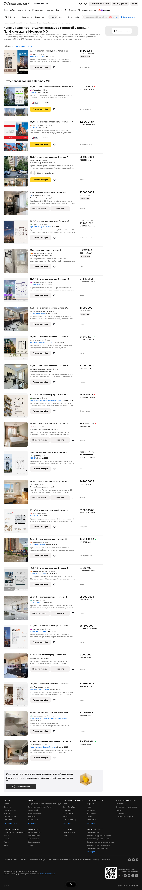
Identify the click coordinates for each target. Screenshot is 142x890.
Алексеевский (33, 810)
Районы (118, 810)
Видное (33, 311)
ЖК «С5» (33, 458)
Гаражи (6, 836)
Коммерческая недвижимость (15, 832)
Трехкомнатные (33, 839)
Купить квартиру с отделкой (97, 848)
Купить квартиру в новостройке (98, 845)
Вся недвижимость (10, 860)
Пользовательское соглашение (59, 860)
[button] (85, 4)
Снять (65, 836)
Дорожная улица (42, 371)
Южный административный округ (40, 807)
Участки (6, 842)
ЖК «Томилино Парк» (37, 545)
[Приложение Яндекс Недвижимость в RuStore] (136, 875)
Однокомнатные (34, 842)
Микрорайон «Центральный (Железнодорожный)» (48, 718)
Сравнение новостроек (124, 816)
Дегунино (7, 807)
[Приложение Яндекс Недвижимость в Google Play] (129, 875)
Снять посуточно (69, 832)
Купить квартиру (93, 832)
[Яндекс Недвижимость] (17, 3)
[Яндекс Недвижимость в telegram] (137, 859)
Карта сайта (106, 860)
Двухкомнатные (34, 836)
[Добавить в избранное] (54, 67)
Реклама (23, 860)
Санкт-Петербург (69, 807)
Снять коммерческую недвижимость (100, 842)
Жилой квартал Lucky (38, 631)
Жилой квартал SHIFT (38, 574)
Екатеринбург (68, 813)
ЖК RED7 (33, 127)
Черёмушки (32, 816)
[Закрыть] (137, 17)
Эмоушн (33, 92)
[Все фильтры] (6, 17)
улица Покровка (42, 256)
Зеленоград (91, 810)
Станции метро (121, 813)
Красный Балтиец (10, 810)
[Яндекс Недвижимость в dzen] (133, 859)
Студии (30, 845)
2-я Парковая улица (43, 198)
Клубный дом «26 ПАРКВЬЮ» (41, 342)
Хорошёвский (33, 820)
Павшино (7, 813)
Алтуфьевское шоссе (44, 163)
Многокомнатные (34, 832)
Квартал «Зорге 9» (37, 56)
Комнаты (7, 839)
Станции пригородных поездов (127, 807)
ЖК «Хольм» (34, 516)
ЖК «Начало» (35, 284)
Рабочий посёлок (10, 816)
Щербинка (90, 804)
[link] (134, 4)
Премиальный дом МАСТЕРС (40, 227)
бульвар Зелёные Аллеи (45, 311)
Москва (33, 163)
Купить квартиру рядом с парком (99, 836)
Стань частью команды (37, 860)
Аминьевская (8, 820)
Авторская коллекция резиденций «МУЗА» (45, 400)
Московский (91, 813)
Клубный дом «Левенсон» (39, 689)
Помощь (96, 860)
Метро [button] (115, 17)
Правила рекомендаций (82, 860)
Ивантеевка (91, 820)
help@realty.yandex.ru (47, 874)
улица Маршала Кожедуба (45, 429)
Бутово (6, 804)
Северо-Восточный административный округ (44, 804)
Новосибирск (68, 810)
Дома (6, 845)
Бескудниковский (34, 813)
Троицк (89, 816)
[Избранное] (81, 4)
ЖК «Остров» (35, 602)
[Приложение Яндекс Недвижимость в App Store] (125, 875)
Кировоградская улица (44, 487)
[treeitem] (10, 10)
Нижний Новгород (69, 820)
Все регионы (120, 804)
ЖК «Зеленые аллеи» (38, 313)
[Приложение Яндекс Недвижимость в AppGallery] (132, 875)
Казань (65, 816)
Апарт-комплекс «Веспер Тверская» (43, 747)
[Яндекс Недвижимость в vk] (129, 859)
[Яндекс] (134, 886)
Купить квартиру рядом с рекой (98, 839)
